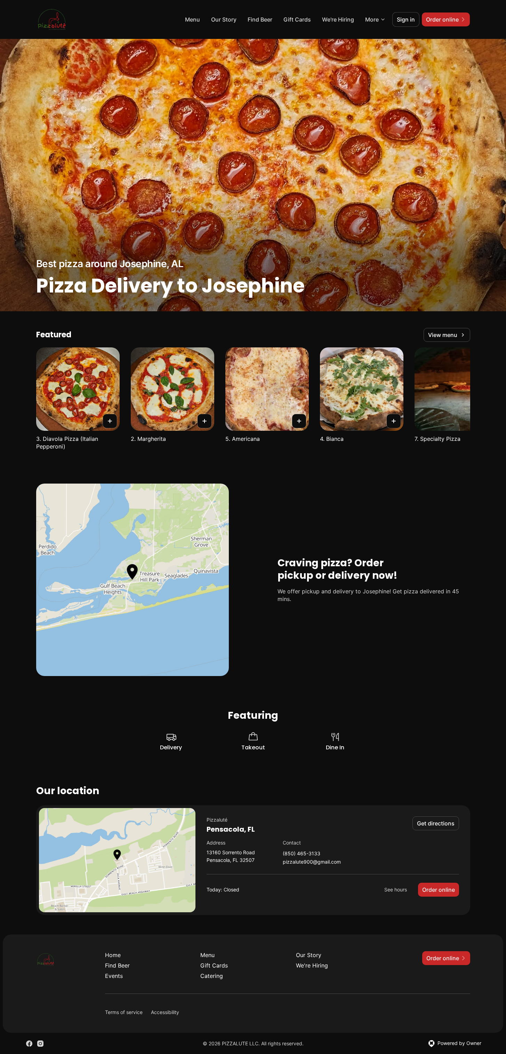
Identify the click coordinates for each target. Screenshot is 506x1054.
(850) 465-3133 (301, 853)
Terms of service (124, 1012)
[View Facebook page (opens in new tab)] (29, 1043)
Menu (192, 19)
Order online (438, 889)
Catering (211, 975)
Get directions (436, 823)
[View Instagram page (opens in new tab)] (40, 1043)
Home (113, 955)
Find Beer (260, 19)
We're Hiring (338, 19)
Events (114, 975)
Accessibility (165, 1012)
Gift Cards (297, 19)
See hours (395, 889)
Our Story (223, 19)
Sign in (406, 19)
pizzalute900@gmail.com (312, 862)
